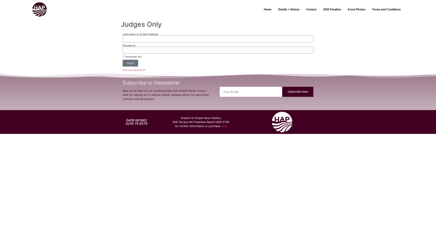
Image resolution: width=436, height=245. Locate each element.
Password (129, 45)
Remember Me (133, 56)
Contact (311, 9)
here (224, 126)
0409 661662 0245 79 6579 (136, 122)
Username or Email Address (140, 34)
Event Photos (356, 9)
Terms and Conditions (386, 9)
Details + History (288, 9)
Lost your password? (134, 70)
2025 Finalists (332, 9)
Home (267, 9)
